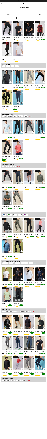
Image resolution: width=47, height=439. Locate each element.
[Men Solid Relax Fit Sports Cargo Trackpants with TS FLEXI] (7, 97)
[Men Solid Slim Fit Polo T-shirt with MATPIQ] (7, 274)
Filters (8, 14)
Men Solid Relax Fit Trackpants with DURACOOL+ (6, 58)
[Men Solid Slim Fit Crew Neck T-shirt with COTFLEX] (29, 322)
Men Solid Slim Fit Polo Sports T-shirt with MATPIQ (7, 372)
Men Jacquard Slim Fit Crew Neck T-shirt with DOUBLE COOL (7, 206)
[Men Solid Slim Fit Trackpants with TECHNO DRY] (18, 127)
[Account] (42, 3)
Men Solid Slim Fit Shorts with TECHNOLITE (28, 186)
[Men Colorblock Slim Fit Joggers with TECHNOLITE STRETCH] (7, 147)
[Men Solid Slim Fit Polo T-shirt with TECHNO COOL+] (40, 343)
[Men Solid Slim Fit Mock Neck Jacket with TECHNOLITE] (7, 77)
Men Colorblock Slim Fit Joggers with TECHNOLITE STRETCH (6, 156)
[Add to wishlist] (11, 23)
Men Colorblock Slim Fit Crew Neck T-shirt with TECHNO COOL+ (7, 255)
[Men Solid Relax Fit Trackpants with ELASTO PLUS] (7, 28)
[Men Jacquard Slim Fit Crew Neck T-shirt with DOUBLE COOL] (7, 198)
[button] (44, 3)
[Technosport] (23, 3)
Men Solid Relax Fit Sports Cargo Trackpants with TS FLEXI (6, 106)
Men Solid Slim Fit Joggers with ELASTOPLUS (17, 85)
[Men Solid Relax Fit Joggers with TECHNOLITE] (18, 97)
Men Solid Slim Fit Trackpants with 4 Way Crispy (40, 85)
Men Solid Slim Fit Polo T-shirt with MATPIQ (7, 282)
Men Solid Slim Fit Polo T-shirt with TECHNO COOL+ (40, 351)
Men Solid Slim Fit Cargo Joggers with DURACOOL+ (17, 303)
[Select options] (10, 34)
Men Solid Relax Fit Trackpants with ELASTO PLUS (6, 37)
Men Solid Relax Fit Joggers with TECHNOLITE (17, 106)
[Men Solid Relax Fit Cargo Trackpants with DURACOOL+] (40, 127)
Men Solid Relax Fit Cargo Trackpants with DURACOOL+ (40, 136)
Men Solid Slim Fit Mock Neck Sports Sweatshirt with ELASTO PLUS (6, 234)
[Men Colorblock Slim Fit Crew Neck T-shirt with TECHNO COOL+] (7, 246)
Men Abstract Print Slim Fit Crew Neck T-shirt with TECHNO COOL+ (40, 37)
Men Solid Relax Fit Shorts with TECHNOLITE (17, 331)
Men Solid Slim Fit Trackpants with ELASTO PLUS (6, 186)
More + (30, 116)
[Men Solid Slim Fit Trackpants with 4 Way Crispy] (40, 77)
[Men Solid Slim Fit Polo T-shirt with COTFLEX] (29, 28)
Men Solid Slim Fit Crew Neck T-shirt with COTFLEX (28, 331)
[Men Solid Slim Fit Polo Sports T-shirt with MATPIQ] (7, 363)
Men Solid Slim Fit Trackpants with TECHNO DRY (17, 136)
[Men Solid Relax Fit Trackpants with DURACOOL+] (7, 49)
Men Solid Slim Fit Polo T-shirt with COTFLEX (29, 37)
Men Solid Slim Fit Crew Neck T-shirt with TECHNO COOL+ (18, 37)
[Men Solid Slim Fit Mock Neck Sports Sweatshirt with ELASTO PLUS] (7, 225)
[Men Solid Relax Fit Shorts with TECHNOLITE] (18, 322)
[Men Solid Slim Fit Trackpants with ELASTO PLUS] (7, 177)
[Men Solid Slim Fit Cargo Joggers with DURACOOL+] (18, 294)
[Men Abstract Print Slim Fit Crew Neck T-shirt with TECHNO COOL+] (40, 28)
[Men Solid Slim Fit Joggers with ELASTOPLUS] (18, 77)
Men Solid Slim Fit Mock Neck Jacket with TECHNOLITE (6, 85)
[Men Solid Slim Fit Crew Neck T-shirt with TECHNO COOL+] (18, 28)
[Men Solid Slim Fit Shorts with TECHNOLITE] (29, 177)
